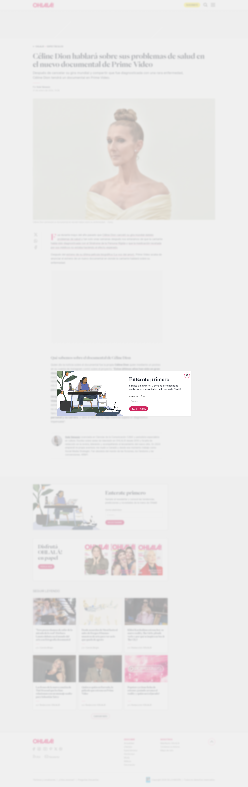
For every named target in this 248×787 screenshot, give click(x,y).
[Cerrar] (187, 375)
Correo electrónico (137, 396)
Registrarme (138, 409)
